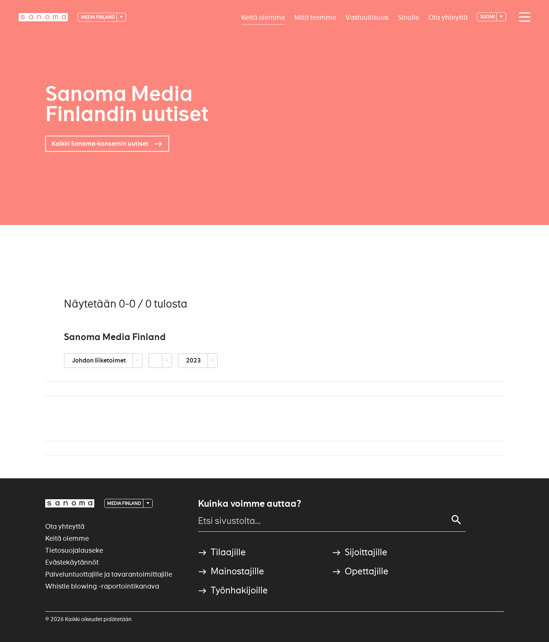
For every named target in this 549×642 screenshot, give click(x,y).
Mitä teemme (315, 17)
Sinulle (408, 17)
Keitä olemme (263, 17)
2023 (194, 360)
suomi (488, 16)
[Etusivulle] (43, 17)
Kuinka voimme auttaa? (249, 504)
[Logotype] (69, 503)
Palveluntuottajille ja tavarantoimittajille (108, 574)
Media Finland (98, 17)
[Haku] (456, 519)
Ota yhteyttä (448, 17)
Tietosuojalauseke (74, 550)
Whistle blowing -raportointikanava (102, 586)
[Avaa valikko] (522, 17)
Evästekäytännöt (72, 562)
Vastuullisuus (366, 17)
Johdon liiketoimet (99, 360)
